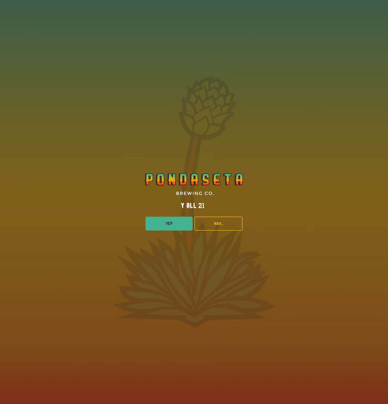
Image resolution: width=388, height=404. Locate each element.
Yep (169, 223)
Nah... (218, 223)
